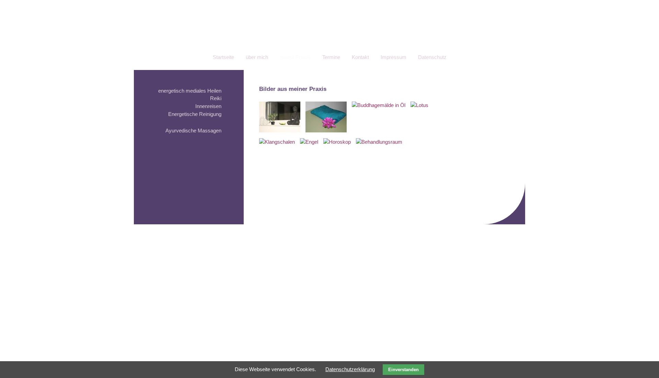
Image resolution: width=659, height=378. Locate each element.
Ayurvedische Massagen (193, 130)
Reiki (215, 98)
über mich (257, 57)
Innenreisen (208, 106)
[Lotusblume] (326, 130)
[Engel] (309, 142)
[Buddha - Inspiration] (279, 130)
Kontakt (360, 57)
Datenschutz (432, 57)
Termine (331, 57)
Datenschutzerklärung (350, 369)
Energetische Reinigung (194, 114)
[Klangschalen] (277, 142)
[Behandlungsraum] (379, 142)
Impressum (393, 57)
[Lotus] (419, 105)
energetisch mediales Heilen (189, 91)
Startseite (223, 57)
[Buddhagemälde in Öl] (378, 105)
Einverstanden (403, 369)
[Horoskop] (337, 142)
